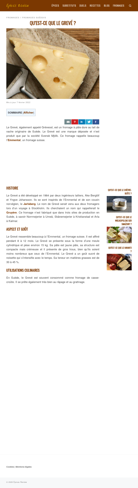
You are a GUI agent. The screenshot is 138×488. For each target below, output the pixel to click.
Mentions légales (24, 466)
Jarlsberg (29, 204)
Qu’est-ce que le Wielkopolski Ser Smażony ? (123, 220)
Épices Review (20, 482)
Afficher (28, 112)
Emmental (14, 140)
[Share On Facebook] (95, 121)
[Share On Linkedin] (81, 121)
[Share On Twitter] (88, 121)
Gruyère (11, 212)
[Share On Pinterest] (74, 121)
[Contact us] (67, 121)
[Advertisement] (52, 163)
